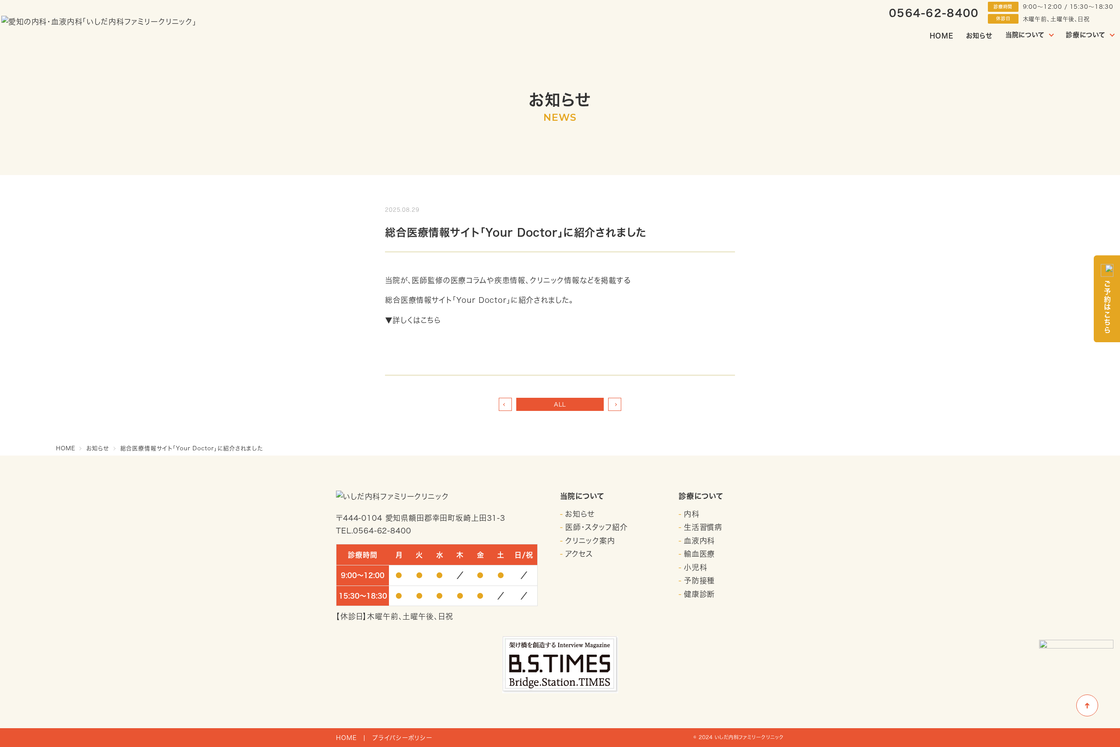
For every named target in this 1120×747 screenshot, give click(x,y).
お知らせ (979, 35)
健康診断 (699, 594)
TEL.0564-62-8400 (373, 530)
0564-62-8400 (934, 12)
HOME (941, 35)
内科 (692, 514)
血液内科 (699, 540)
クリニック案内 (590, 540)
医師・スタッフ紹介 (596, 527)
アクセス (579, 553)
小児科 (695, 567)
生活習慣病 (703, 527)
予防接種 (699, 580)
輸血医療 (699, 553)
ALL (560, 404)
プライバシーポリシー (402, 737)
